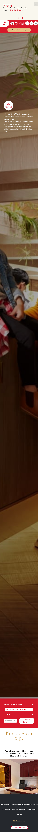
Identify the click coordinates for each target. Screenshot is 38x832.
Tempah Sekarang (19, 30)
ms (36, 23)
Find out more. (19, 821)
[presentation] (18, 18)
